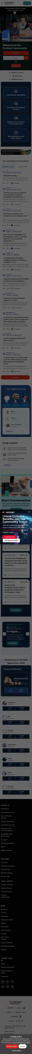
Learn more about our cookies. (21, 1042)
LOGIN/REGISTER (9, 537)
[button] (16, 1050)
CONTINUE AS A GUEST (11, 540)
